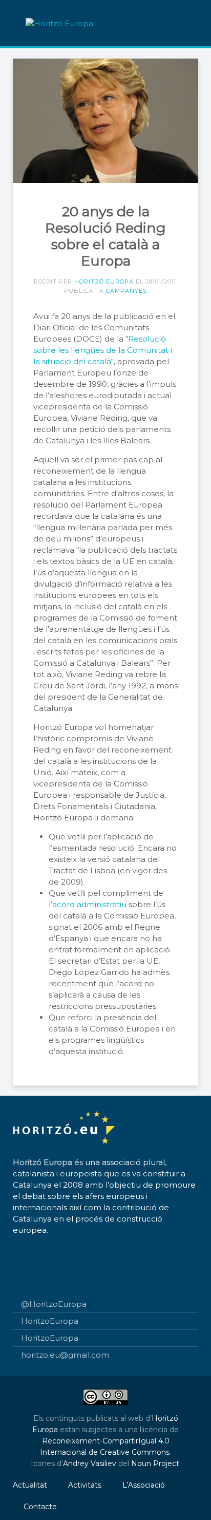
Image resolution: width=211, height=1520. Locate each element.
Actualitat (30, 1485)
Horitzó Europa (104, 281)
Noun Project (155, 1463)
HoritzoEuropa (49, 1321)
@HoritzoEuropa (54, 1304)
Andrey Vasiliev (89, 1463)
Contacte (40, 1506)
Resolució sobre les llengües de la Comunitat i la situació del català (102, 350)
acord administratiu (89, 904)
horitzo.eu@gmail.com (65, 1355)
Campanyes (126, 290)
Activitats (84, 1485)
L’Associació (143, 1485)
